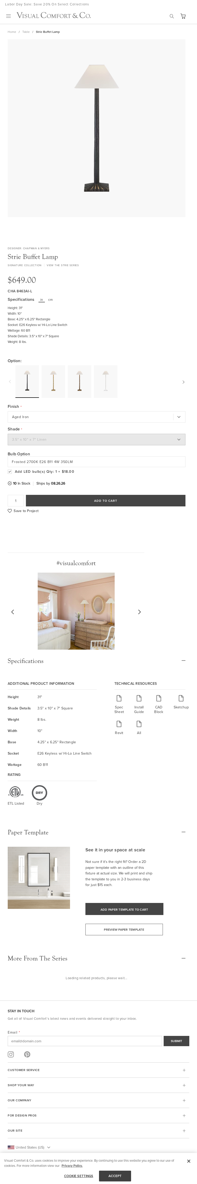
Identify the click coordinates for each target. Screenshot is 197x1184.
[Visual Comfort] (53, 17)
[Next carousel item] (182, 381)
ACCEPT (115, 1175)
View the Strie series (63, 265)
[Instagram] (11, 1054)
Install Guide (139, 709)
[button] (183, 16)
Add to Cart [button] (105, 500)
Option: (15, 361)
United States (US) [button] (30, 1147)
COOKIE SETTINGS (78, 1175)
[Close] (188, 1161)
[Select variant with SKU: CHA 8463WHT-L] (105, 381)
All (139, 732)
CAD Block (158, 709)
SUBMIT (176, 1041)
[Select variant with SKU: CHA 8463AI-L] (27, 381)
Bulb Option (19, 454)
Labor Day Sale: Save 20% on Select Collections (47, 4)
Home (12, 32)
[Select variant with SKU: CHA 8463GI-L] (79, 381)
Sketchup (181, 707)
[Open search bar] (172, 16)
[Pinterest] (27, 1054)
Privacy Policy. (72, 1165)
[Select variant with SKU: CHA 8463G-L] (53, 381)
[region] (98, 1168)
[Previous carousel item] (10, 381)
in (41, 299)
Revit (119, 732)
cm (50, 299)
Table (26, 32)
